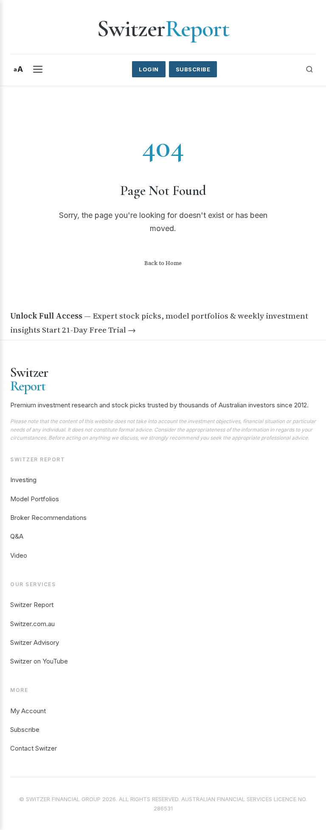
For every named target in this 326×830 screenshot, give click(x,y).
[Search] (309, 69)
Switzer (163, 28)
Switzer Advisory (34, 642)
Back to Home (163, 263)
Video (18, 555)
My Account (28, 711)
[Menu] (38, 69)
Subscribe (193, 69)
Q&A (16, 536)
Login (149, 69)
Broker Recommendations (48, 518)
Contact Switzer (33, 748)
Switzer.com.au (32, 624)
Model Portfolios (34, 499)
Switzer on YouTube (39, 661)
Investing (23, 480)
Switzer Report (31, 605)
